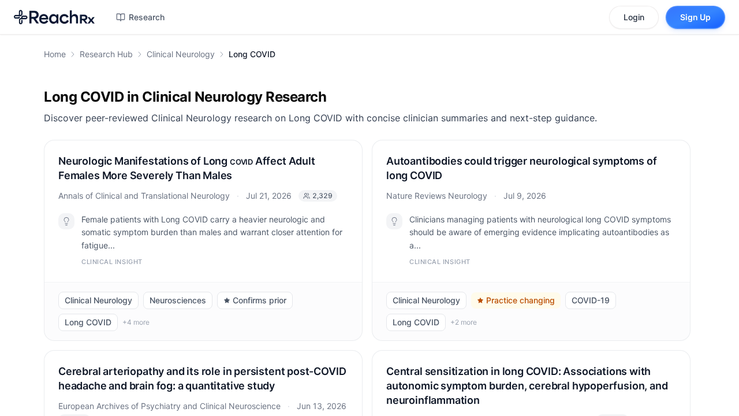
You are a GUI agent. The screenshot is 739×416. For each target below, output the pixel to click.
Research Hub (106, 54)
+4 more (136, 322)
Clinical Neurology (181, 54)
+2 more (463, 322)
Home (55, 54)
